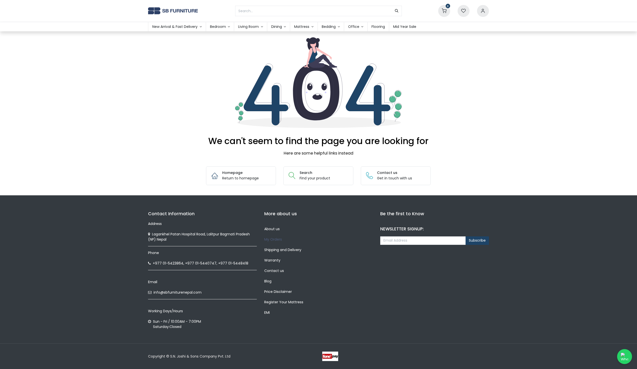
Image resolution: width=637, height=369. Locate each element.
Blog (267, 281)
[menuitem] (177, 26)
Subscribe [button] (477, 240)
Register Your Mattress (283, 302)
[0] (444, 10)
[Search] (397, 11)
